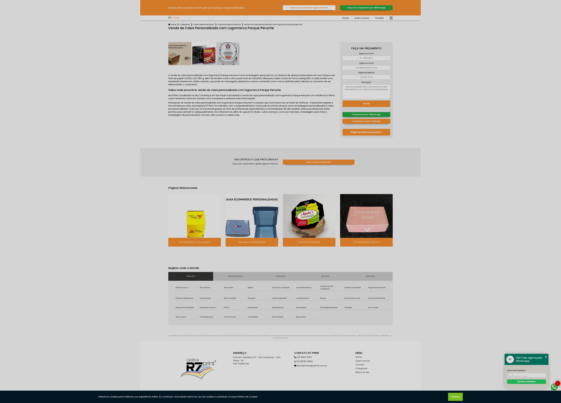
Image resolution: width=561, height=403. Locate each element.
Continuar (455, 397)
